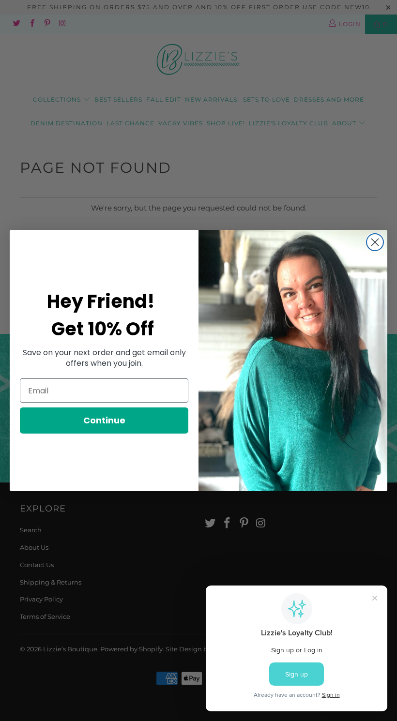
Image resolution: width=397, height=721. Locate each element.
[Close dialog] (374, 242)
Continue (104, 420)
